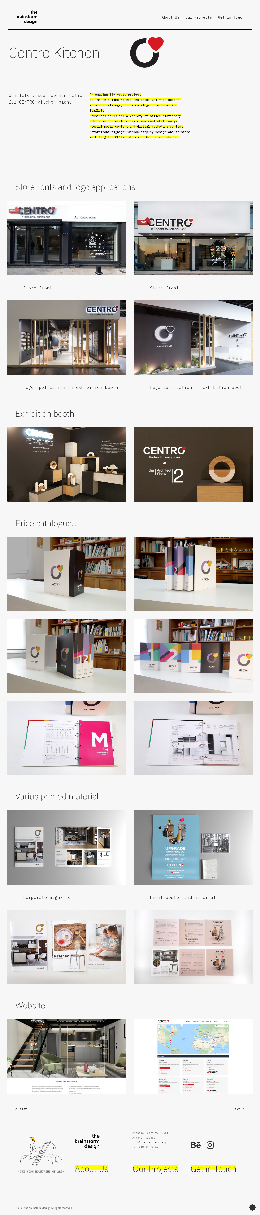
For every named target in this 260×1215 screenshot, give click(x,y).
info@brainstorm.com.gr (150, 1142)
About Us (170, 17)
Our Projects (199, 17)
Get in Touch (231, 17)
